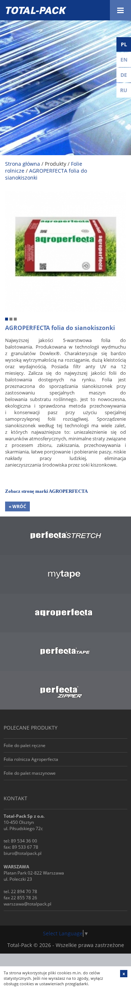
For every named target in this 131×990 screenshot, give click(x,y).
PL (124, 44)
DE (123, 74)
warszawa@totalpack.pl (27, 904)
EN (123, 59)
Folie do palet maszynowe (30, 773)
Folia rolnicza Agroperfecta (31, 759)
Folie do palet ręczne (24, 745)
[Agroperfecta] (65, 194)
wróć (17, 506)
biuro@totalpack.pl (22, 853)
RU (123, 90)
